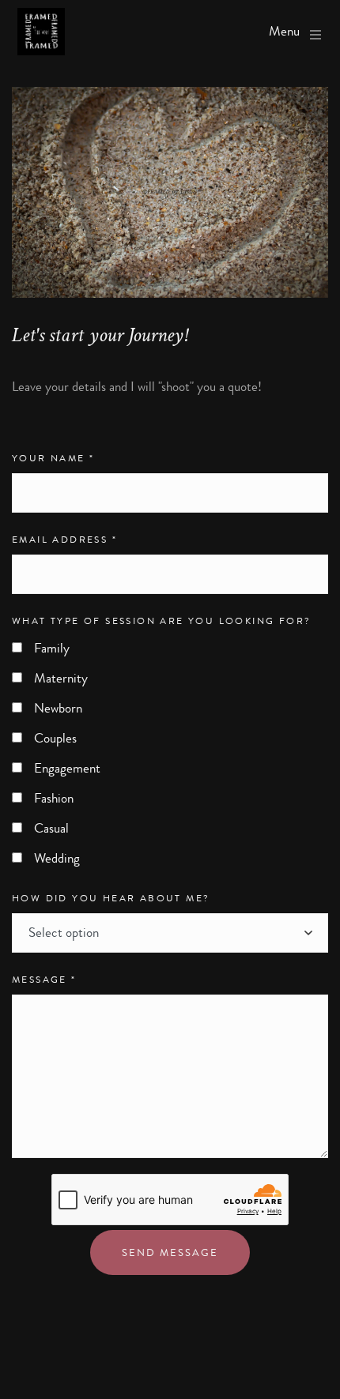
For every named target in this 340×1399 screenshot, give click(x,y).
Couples (55, 738)
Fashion (54, 798)
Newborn (58, 708)
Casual (51, 828)
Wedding (57, 858)
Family (52, 648)
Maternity (61, 678)
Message (44, 979)
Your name (53, 458)
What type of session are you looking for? (161, 621)
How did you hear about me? (111, 898)
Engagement (67, 768)
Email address (64, 539)
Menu (284, 32)
